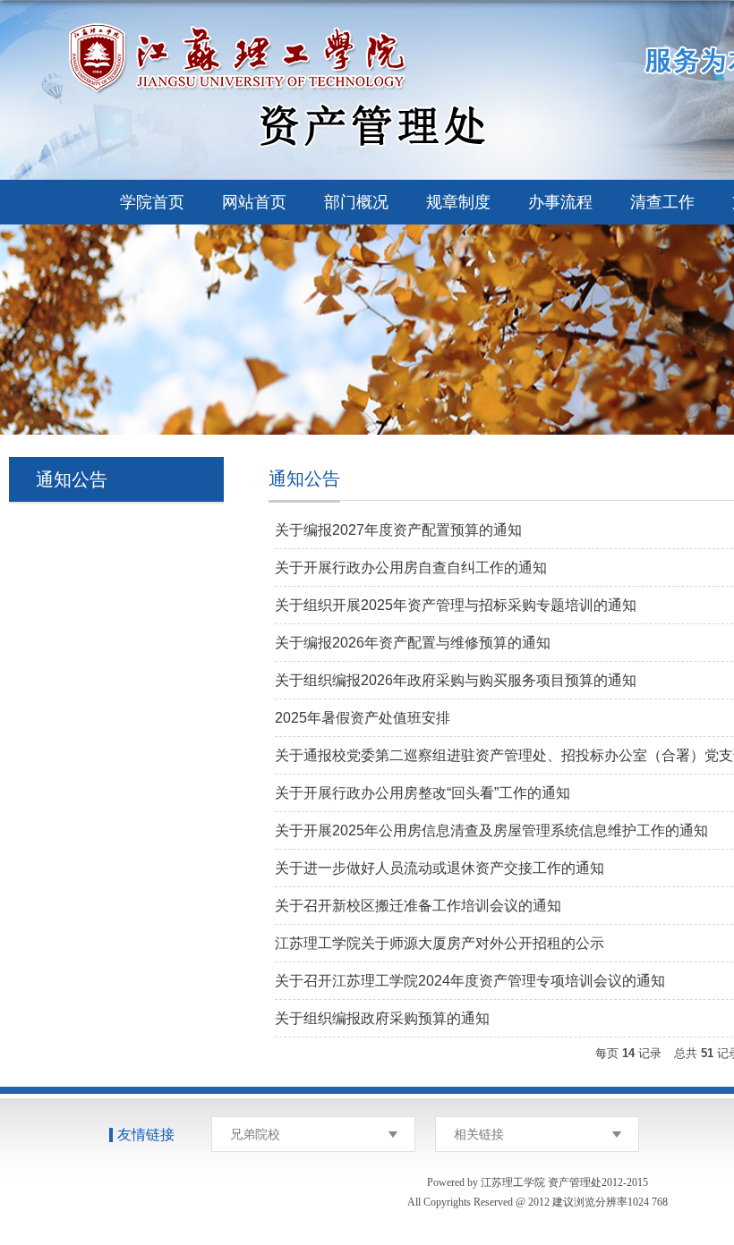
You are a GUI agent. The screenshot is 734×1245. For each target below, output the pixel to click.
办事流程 (560, 202)
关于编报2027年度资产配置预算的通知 (398, 530)
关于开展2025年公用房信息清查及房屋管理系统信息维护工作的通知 (491, 830)
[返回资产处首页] (327, 28)
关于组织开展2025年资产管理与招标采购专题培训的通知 (455, 605)
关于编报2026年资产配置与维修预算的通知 (412, 642)
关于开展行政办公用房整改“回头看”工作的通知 (422, 792)
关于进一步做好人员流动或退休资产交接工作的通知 (439, 868)
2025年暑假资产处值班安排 (362, 717)
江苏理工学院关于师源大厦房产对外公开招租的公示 (439, 943)
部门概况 (356, 202)
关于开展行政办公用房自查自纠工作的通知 (411, 567)
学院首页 (152, 202)
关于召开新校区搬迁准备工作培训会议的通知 (418, 905)
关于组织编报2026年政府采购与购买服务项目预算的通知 (455, 680)
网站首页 (254, 202)
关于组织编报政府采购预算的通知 (382, 1018)
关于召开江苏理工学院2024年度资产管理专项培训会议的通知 (470, 980)
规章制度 (458, 202)
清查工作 (662, 202)
